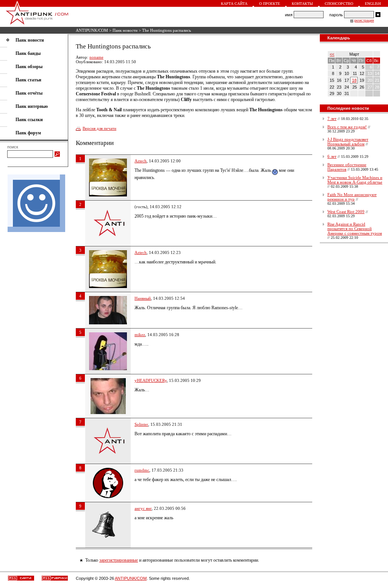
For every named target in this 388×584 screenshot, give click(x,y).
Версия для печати (99, 128)
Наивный (143, 298)
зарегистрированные (118, 560)
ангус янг (143, 508)
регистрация (364, 20)
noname (96, 57)
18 (354, 80)
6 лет (331, 156)
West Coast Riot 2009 (346, 211)
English (373, 4)
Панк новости (125, 30)
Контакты (302, 4)
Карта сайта (234, 4)
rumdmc (142, 470)
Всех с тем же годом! (347, 127)
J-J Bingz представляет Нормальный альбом (347, 141)
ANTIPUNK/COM (92, 30)
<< (332, 54)
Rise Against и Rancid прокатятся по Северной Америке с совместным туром (354, 228)
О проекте (269, 4)
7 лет (331, 118)
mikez (140, 334)
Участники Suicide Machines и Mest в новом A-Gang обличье (354, 179)
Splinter (141, 424)
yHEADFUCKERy (151, 380)
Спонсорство (339, 4)
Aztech (141, 161)
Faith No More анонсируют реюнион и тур (352, 196)
